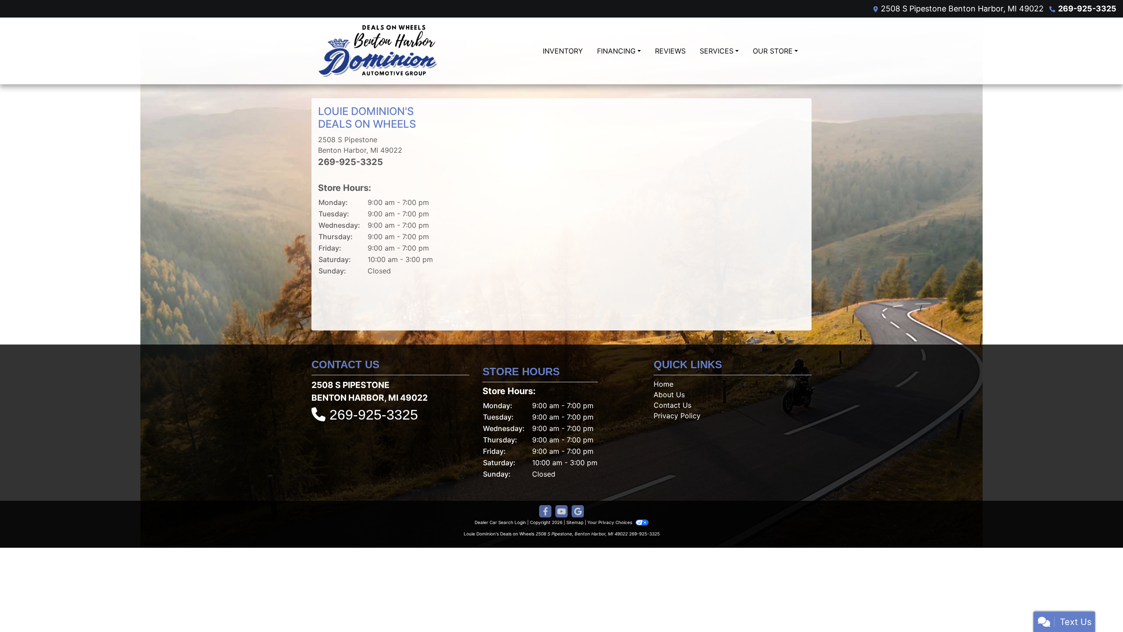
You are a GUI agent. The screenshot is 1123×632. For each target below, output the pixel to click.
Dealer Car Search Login (500, 522)
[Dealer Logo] (378, 51)
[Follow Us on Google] (578, 511)
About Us (669, 394)
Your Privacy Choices (610, 522)
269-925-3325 (1087, 8)
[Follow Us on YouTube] (561, 511)
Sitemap (574, 522)
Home (663, 384)
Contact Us (672, 405)
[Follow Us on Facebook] (545, 511)
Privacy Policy (677, 415)
